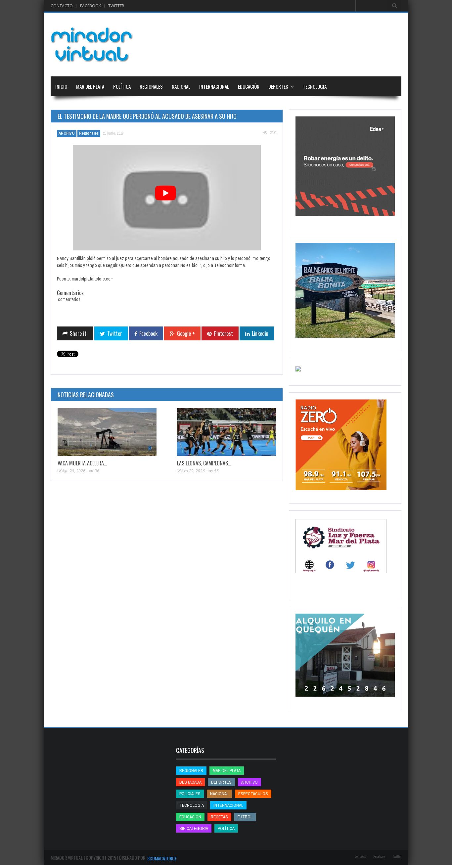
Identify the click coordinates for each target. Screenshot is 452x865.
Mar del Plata (90, 86)
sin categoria (193, 828)
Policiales (190, 794)
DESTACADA (190, 782)
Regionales (151, 86)
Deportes (278, 86)
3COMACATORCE (162, 858)
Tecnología (315, 86)
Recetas (219, 817)
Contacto (62, 6)
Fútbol (245, 817)
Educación (248, 86)
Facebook (90, 6)
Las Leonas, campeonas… (204, 463)
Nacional (181, 86)
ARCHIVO (67, 133)
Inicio (61, 86)
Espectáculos (253, 794)
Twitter (116, 6)
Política (122, 86)
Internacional (214, 86)
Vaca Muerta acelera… (82, 463)
